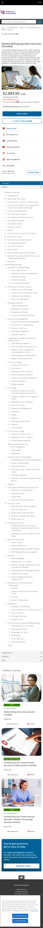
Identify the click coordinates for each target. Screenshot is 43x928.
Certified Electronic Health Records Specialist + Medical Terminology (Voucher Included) (19, 819)
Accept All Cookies (20, 916)
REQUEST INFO (33, 172)
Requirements (7, 653)
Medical (22, 27)
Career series (11, 128)
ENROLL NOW (22, 114)
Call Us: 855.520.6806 (10, 34)
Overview (5, 183)
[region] (20, 911)
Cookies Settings (20, 921)
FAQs (4, 660)
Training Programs (12, 27)
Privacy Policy (34, 911)
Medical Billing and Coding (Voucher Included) (19, 713)
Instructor (5, 656)
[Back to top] (21, 885)
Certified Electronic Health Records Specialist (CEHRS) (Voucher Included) (20, 764)
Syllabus (5, 187)
